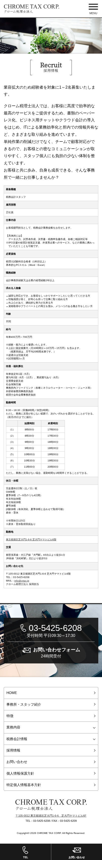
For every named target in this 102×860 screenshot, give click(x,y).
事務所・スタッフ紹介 (23, 704)
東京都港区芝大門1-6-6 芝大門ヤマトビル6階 (31, 539)
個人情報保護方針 (20, 773)
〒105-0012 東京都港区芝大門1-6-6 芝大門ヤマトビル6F (51, 815)
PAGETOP (97, 827)
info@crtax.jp (21, 580)
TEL (25, 857)
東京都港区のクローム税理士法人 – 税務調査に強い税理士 (31, 9)
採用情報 (13, 750)
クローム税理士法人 (51, 805)
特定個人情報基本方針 (23, 785)
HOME (11, 693)
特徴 (9, 716)
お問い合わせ (16, 762)
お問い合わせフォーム (56, 652)
